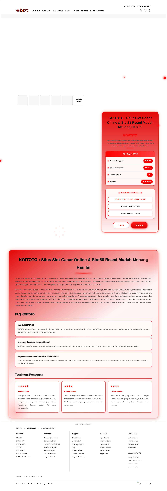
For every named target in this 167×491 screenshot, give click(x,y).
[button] (145, 11)
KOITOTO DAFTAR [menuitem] (143, 6)
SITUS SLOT (20, 441)
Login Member (104, 438)
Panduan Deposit (49, 450)
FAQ (73, 447)
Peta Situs (51, 484)
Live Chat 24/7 (76, 441)
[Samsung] (22, 10)
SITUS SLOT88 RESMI (23, 457)
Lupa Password (104, 444)
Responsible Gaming (78, 457)
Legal (44, 484)
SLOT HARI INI (21, 450)
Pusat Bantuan (76, 438)
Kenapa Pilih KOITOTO (135, 460)
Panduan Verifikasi (105, 450)
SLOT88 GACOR (21, 453)
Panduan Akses (132, 438)
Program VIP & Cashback (52, 444)
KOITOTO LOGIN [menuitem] (129, 6)
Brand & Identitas (133, 467)
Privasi (39, 484)
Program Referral (49, 457)
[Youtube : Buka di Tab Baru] (68, 482)
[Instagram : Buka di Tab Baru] (65, 482)
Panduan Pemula (133, 441)
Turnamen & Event (49, 441)
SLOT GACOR (20, 444)
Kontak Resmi (132, 447)
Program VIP (104, 453)
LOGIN (121, 225)
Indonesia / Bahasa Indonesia (24, 484)
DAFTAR (139, 225)
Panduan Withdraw (50, 453)
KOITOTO (19, 438)
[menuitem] (36, 11)
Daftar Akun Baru (105, 441)
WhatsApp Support (77, 444)
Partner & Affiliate (133, 464)
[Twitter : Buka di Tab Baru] (61, 482)
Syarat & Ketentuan (78, 453)
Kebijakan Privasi (77, 450)
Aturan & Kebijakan (133, 444)
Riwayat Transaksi (105, 447)
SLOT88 (18, 447)
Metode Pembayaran (50, 447)
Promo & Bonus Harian (51, 438)
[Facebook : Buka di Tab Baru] (57, 482)
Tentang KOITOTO (133, 457)
